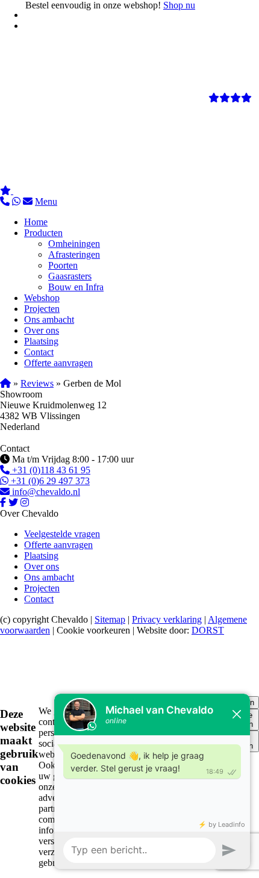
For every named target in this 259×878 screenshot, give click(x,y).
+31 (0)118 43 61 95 (50, 470)
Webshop (42, 298)
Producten (43, 233)
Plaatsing (41, 341)
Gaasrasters (70, 276)
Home (36, 222)
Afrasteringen (74, 254)
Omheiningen (74, 243)
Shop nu (179, 5)
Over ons (41, 330)
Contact (39, 352)
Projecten (42, 309)
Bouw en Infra (76, 287)
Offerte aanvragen (58, 363)
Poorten (63, 265)
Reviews (37, 383)
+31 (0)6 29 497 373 (49, 481)
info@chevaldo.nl (45, 492)
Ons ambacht (49, 319)
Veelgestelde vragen (62, 534)
